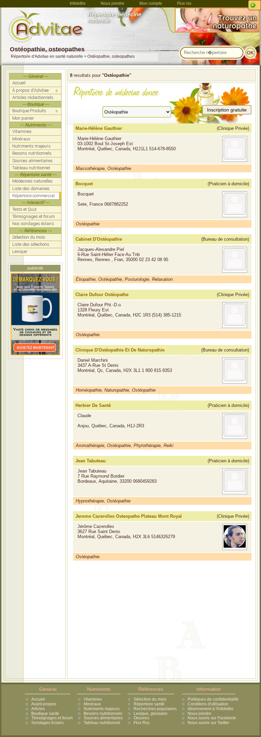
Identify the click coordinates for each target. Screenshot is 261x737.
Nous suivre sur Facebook (212, 718)
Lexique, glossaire (151, 713)
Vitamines (93, 699)
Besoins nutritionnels (103, 713)
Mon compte (150, 3)
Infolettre (78, 3)
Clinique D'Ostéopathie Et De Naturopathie (119, 350)
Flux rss (184, 3)
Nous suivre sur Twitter (208, 722)
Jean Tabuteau (90, 460)
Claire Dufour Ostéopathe (101, 294)
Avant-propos (43, 704)
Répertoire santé (149, 704)
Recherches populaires (155, 708)
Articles (38, 708)
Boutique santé (45, 713)
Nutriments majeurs (102, 708)
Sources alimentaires (103, 718)
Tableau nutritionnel (102, 722)
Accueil (38, 699)
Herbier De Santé (93, 405)
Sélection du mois (150, 699)
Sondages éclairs (47, 722)
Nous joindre (112, 3)
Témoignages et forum (52, 718)
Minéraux (92, 704)
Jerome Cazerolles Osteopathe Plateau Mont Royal (128, 516)
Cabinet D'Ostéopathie (98, 239)
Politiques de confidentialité (213, 699)
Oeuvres (141, 718)
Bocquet (84, 183)
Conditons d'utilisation (208, 704)
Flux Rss (142, 722)
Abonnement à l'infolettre (210, 708)
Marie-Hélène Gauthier (98, 128)
